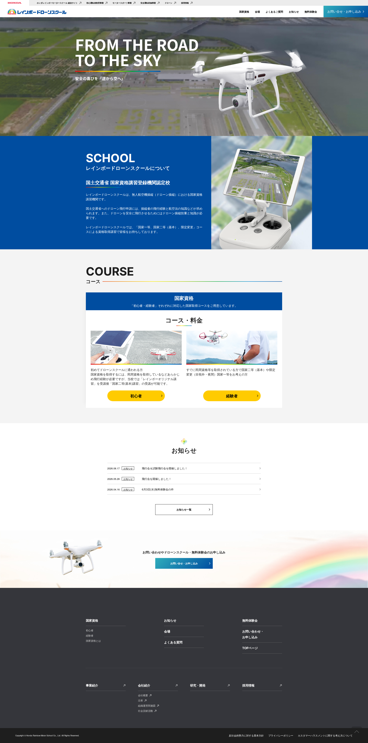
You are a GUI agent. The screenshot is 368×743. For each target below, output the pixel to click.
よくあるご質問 (274, 11)
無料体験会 (311, 11)
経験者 (232, 396)
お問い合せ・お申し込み (344, 11)
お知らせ (294, 11)
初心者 (136, 396)
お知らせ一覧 (184, 509)
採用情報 (185, 3)
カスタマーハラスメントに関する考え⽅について (325, 735)
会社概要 (143, 695)
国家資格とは (93, 640)
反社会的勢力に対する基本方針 (246, 735)
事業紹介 (92, 685)
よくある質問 (173, 642)
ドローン (168, 3)
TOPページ (250, 648)
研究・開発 (197, 685)
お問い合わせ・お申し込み (253, 634)
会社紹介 (144, 685)
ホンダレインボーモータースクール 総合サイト (57, 3)
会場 (257, 11)
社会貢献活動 (145, 711)
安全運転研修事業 (148, 3)
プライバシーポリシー (280, 735)
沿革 (140, 700)
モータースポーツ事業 (122, 3)
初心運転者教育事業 (95, 3)
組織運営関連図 (146, 705)
